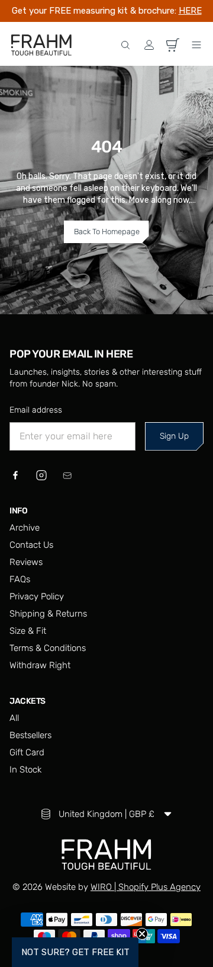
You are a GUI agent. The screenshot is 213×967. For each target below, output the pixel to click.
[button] (125, 45)
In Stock (25, 769)
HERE (190, 10)
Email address (35, 410)
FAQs (19, 579)
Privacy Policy (36, 596)
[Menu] (196, 45)
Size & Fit (27, 630)
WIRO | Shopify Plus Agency (146, 887)
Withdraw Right (39, 665)
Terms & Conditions (47, 648)
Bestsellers (30, 735)
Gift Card (26, 752)
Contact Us (31, 545)
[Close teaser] (142, 934)
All (14, 718)
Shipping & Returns (48, 613)
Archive (24, 527)
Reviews (26, 562)
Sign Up (174, 436)
